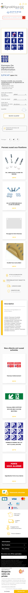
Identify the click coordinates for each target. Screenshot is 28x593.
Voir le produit (14, 163)
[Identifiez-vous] (23, 4)
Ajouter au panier (14, 116)
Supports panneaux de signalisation (12, 128)
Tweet (13, 139)
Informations (6, 541)
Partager (9, 139)
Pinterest (17, 139)
